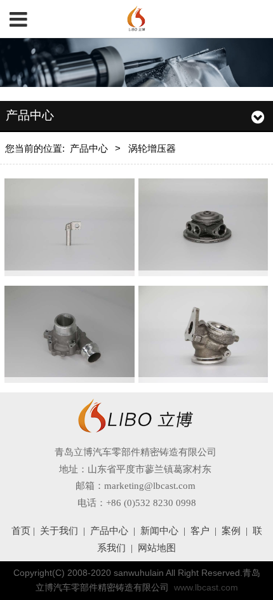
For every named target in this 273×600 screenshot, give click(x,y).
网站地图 (157, 548)
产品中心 (89, 148)
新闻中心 (159, 531)
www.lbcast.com (206, 587)
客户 (200, 531)
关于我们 (59, 531)
